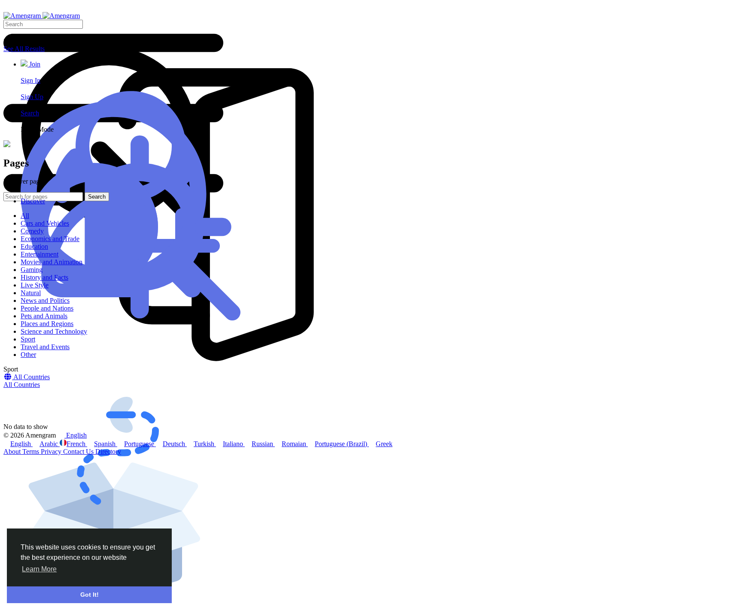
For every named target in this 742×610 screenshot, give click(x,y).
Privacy (52, 451)
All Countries (21, 384)
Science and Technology (54, 331)
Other (28, 354)
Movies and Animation (51, 262)
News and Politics (45, 300)
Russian (263, 443)
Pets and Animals (44, 316)
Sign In (30, 80)
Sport (28, 339)
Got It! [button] (89, 594)
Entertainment (39, 254)
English (21, 443)
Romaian (295, 443)
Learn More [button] (39, 569)
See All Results (24, 48)
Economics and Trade (50, 238)
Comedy (32, 231)
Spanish (105, 443)
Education (34, 246)
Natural (31, 292)
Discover (33, 201)
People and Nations (47, 308)
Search (30, 113)
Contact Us (79, 451)
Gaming (32, 269)
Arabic (50, 443)
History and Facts (44, 277)
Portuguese (140, 443)
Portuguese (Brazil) (342, 443)
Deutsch (175, 443)
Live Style (35, 285)
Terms (31, 451)
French (77, 443)
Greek (384, 443)
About (12, 451)
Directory (108, 451)
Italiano (234, 443)
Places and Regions (47, 323)
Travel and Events (45, 346)
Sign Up (32, 96)
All (25, 215)
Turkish (205, 443)
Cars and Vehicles (45, 223)
